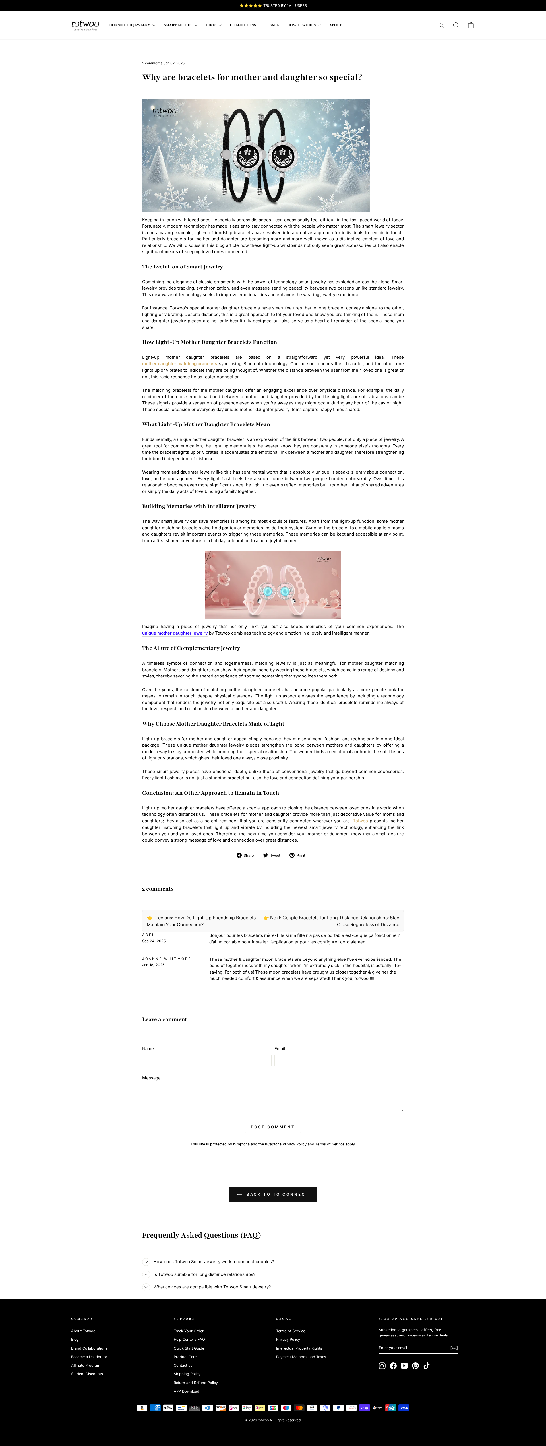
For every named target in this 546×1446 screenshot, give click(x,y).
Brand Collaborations (89, 1348)
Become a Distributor (89, 1357)
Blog (75, 1339)
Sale (274, 25)
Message (151, 1078)
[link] (85, 25)
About (336, 25)
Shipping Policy (187, 1374)
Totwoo (360, 820)
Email (279, 1048)
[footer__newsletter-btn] (454, 1348)
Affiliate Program (85, 1365)
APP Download (186, 1391)
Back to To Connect (277, 1194)
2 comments (152, 63)
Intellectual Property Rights (299, 1348)
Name (148, 1048)
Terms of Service (329, 1144)
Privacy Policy (295, 1144)
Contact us (183, 1365)
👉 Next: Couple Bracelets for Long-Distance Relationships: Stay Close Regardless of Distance (331, 921)
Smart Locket (178, 25)
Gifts (211, 25)
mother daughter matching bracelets (179, 363)
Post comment (273, 1127)
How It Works (302, 25)
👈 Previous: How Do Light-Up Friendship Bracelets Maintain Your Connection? (201, 921)
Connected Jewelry (130, 25)
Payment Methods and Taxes (301, 1357)
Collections (243, 25)
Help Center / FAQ (189, 1339)
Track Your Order (189, 1331)
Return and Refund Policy (196, 1383)
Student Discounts (87, 1374)
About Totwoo (83, 1331)
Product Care (185, 1357)
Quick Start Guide (189, 1348)
